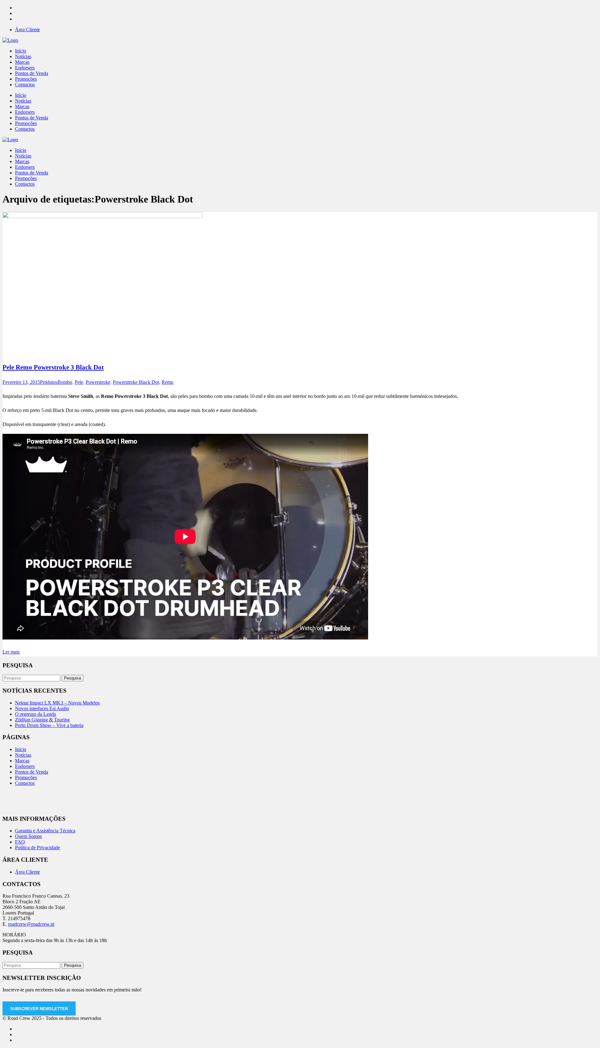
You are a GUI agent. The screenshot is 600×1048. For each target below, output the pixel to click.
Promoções (26, 777)
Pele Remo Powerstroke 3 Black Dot (53, 367)
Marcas (22, 760)
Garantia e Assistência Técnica (45, 830)
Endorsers (25, 766)
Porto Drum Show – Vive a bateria (49, 725)
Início (20, 749)
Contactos (25, 783)
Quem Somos (28, 836)
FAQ (20, 842)
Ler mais (11, 651)
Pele (79, 382)
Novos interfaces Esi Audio (42, 708)
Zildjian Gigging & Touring (42, 719)
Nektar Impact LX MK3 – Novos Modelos (57, 702)
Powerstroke (98, 382)
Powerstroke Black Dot (136, 382)
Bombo (65, 382)
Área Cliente (27, 29)
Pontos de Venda (31, 772)
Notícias (23, 755)
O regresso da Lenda (35, 714)
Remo (167, 382)
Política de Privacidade (37, 847)
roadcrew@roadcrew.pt (31, 924)
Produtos (49, 382)
